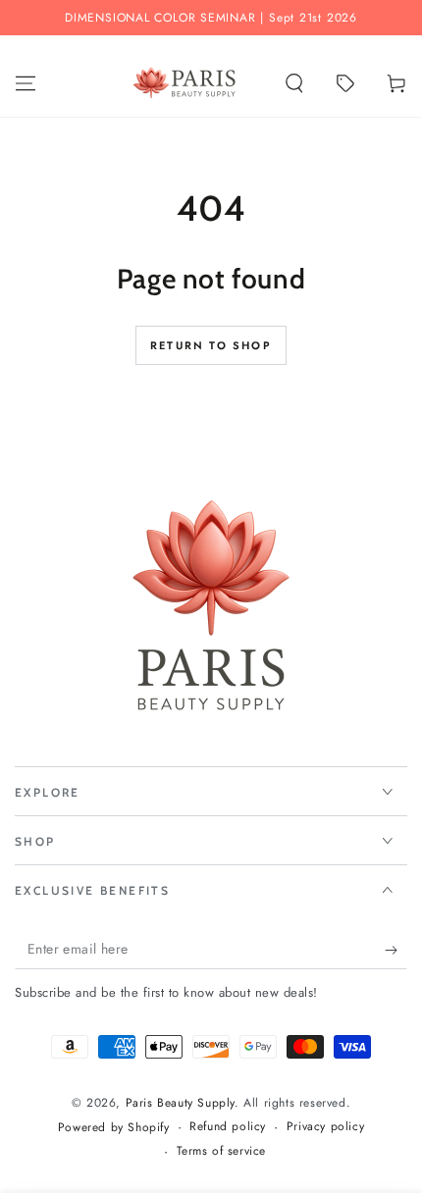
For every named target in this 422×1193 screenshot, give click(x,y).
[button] (294, 83)
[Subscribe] (396, 949)
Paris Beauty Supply (180, 1103)
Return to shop (211, 345)
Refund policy (227, 1126)
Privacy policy (325, 1126)
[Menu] (25, 83)
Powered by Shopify (114, 1127)
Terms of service (222, 1151)
